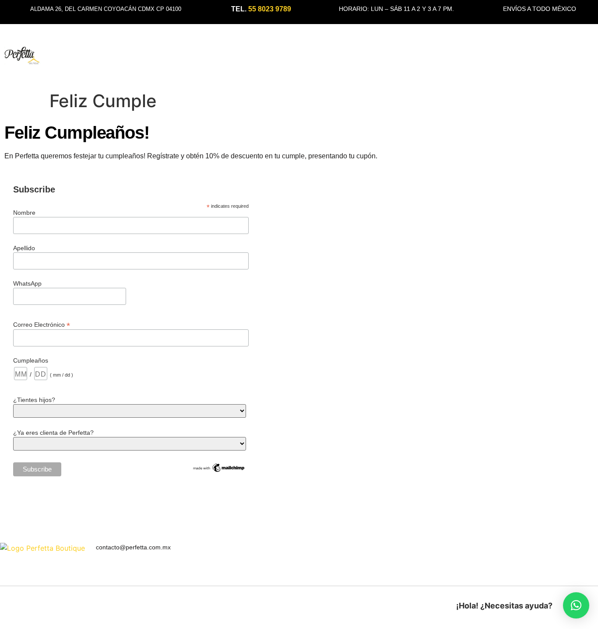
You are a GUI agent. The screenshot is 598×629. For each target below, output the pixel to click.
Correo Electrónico (41, 324)
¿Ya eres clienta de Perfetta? (53, 433)
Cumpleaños (30, 360)
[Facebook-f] (594, 549)
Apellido (24, 248)
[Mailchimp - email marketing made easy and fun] (219, 471)
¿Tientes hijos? (34, 400)
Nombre (24, 213)
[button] (576, 605)
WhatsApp (27, 283)
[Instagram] (581, 549)
